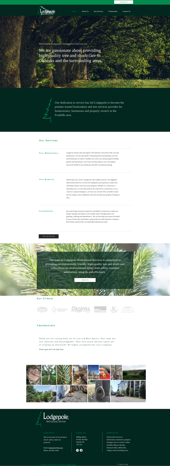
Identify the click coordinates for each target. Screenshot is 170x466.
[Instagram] (77, 450)
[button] (123, 2)
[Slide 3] (87, 349)
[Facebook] (81, 450)
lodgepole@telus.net (56, 448)
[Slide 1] (82, 349)
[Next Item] (142, 383)
